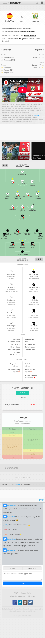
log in (10, 484)
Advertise (31, 596)
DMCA (16, 593)
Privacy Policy (26, 593)
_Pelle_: (6, 525)
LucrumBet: (11, 517)
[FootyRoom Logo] (11, 2)
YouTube (36, 115)
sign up (17, 484)
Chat (22, 583)
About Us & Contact (17, 596)
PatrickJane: (11, 505)
